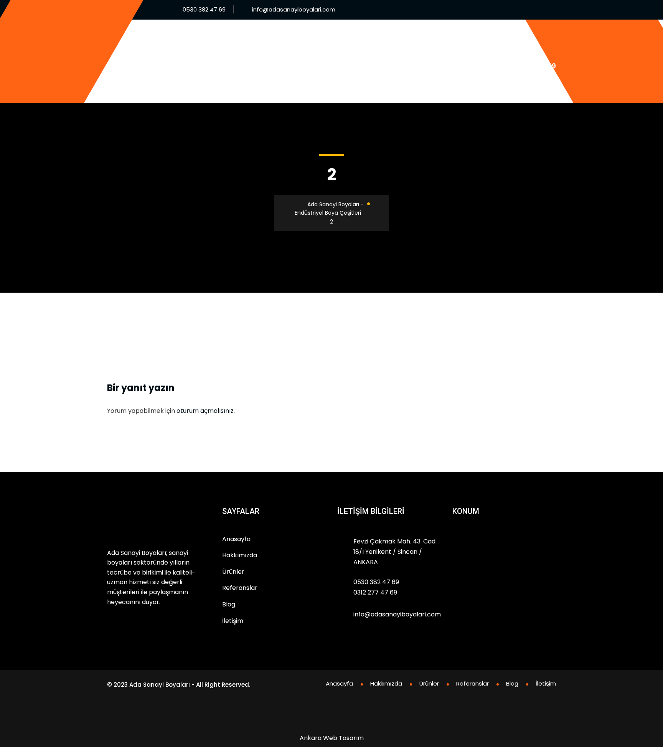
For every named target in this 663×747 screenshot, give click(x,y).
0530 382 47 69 (204, 9)
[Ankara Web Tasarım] (330, 720)
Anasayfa (261, 40)
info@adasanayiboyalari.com (293, 9)
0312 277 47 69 (375, 592)
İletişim (247, 82)
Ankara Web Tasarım (332, 738)
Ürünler (354, 40)
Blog (443, 40)
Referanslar (401, 40)
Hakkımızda (309, 40)
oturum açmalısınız (205, 410)
